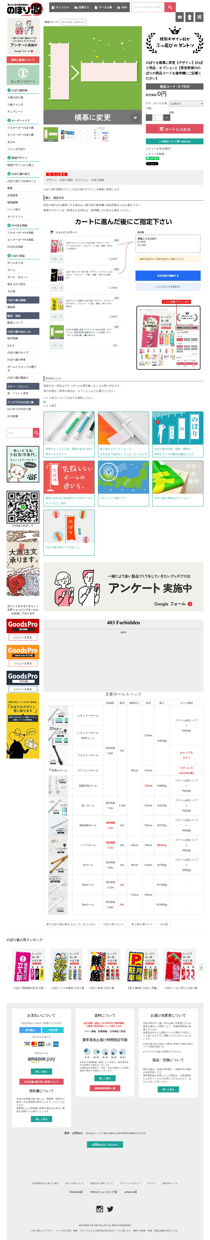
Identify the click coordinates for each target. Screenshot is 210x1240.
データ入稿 (105, 7)
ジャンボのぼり (16, 149)
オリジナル (62, 7)
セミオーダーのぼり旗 (20, 134)
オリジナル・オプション (73, 22)
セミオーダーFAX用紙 (20, 239)
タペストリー (15, 216)
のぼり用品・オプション (74, 179)
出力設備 (12, 416)
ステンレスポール (87, 770)
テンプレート (15, 111)
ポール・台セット (17, 277)
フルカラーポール (87, 755)
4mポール (88, 884)
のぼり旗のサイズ (17, 352)
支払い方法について (74, 1183)
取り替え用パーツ (142, 924)
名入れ (11, 141)
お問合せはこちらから (105, 1144)
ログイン (151, 1183)
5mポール (88, 904)
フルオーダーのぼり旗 (20, 127)
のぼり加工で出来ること (21, 181)
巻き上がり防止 (16, 284)
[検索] (170, 7)
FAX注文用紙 (15, 246)
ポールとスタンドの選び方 (21, 368)
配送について (15, 322)
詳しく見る (41, 1071)
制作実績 (12, 338)
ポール (11, 270)
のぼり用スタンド (113, 924)
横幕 (10, 188)
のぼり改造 (97, 179)
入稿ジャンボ (15, 104)
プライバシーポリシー (130, 1183)
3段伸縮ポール (88, 825)
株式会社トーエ (170, 1183)
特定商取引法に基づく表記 (45, 1183)
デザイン (51, 179)
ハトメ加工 (50, 405)
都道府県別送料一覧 (105, 1088)
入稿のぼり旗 (15, 97)
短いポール (87, 805)
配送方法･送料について (102, 1183)
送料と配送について (23, 59)
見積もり (84, 7)
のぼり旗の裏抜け (17, 377)
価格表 (11, 307)
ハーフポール (88, 845)
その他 (164, 924)
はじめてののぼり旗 (19, 408)
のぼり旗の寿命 (16, 359)
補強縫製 (12, 202)
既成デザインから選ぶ (20, 165)
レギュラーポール (87, 715)
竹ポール (88, 865)
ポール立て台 (15, 262)
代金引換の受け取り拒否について (41, 1081)
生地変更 (12, 195)
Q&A (124, 7)
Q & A (10, 345)
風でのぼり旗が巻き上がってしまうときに (71, 924)
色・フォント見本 (17, 393)
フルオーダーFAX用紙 (20, 232)
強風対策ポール (88, 785)
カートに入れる (178, 129)
